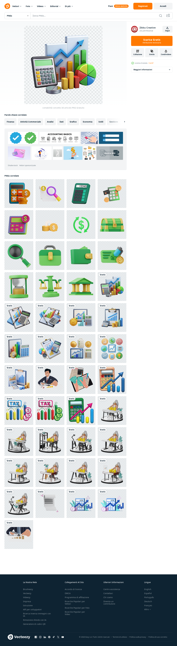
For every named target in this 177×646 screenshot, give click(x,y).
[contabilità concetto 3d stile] (81, 317)
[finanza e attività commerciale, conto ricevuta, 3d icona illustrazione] (50, 503)
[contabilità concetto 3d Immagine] (112, 317)
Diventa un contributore (109, 602)
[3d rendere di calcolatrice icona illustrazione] (81, 193)
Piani (110, 6)
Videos (40, 6)
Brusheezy (28, 589)
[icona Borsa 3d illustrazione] (50, 255)
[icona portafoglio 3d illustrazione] (81, 255)
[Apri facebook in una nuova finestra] (36, 637)
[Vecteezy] (7, 6)
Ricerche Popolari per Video (75, 613)
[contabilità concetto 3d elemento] (18, 348)
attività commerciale (30, 121)
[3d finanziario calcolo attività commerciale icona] (18, 224)
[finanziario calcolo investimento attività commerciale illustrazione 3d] (18, 193)
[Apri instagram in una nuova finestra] (40, 637)
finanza (10, 121)
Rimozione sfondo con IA (34, 620)
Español (148, 593)
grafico (73, 121)
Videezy (26, 597)
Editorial (54, 6)
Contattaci (108, 593)
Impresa (27, 601)
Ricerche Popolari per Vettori (75, 602)
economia (87, 121)
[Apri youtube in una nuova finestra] (63, 637)
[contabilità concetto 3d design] (18, 317)
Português (149, 597)
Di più (68, 6)
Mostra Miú (109, 153)
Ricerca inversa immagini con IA (37, 614)
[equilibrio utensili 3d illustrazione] (50, 286)
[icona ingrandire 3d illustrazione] (18, 255)
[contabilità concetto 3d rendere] (50, 348)
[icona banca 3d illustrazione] (81, 286)
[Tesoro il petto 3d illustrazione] (112, 224)
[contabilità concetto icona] (112, 348)
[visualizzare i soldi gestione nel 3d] (112, 410)
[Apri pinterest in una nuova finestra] (49, 637)
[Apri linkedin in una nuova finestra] (45, 637)
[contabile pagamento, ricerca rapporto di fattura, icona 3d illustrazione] (50, 193)
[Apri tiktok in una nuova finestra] (54, 637)
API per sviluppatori (32, 609)
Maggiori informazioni (142, 69)
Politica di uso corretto (157, 637)
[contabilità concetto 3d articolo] (112, 286)
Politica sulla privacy (137, 637)
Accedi (163, 6)
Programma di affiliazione (77, 597)
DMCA (68, 593)
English (147, 589)
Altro (146, 609)
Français (148, 605)
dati (62, 121)
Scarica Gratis (152, 41)
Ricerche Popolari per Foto (77, 607)
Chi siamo (108, 597)
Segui (167, 30)
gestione (113, 121)
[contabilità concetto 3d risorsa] (18, 379)
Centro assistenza (111, 589)
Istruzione (28, 605)
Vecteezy (27, 593)
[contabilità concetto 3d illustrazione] (50, 317)
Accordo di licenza (73, 589)
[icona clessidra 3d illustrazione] (18, 286)
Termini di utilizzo (120, 637)
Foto (28, 6)
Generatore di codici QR (34, 624)
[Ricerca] (160, 15)
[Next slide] (122, 121)
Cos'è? (151, 63)
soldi (101, 121)
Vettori (15, 6)
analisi (50, 121)
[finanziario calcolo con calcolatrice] (112, 193)
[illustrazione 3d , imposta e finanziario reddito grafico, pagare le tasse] (18, 410)
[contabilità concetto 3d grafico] (81, 348)
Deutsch (148, 601)
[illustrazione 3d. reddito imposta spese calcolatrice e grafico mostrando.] (112, 379)
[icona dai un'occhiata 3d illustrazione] (112, 255)
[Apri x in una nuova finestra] (58, 637)
